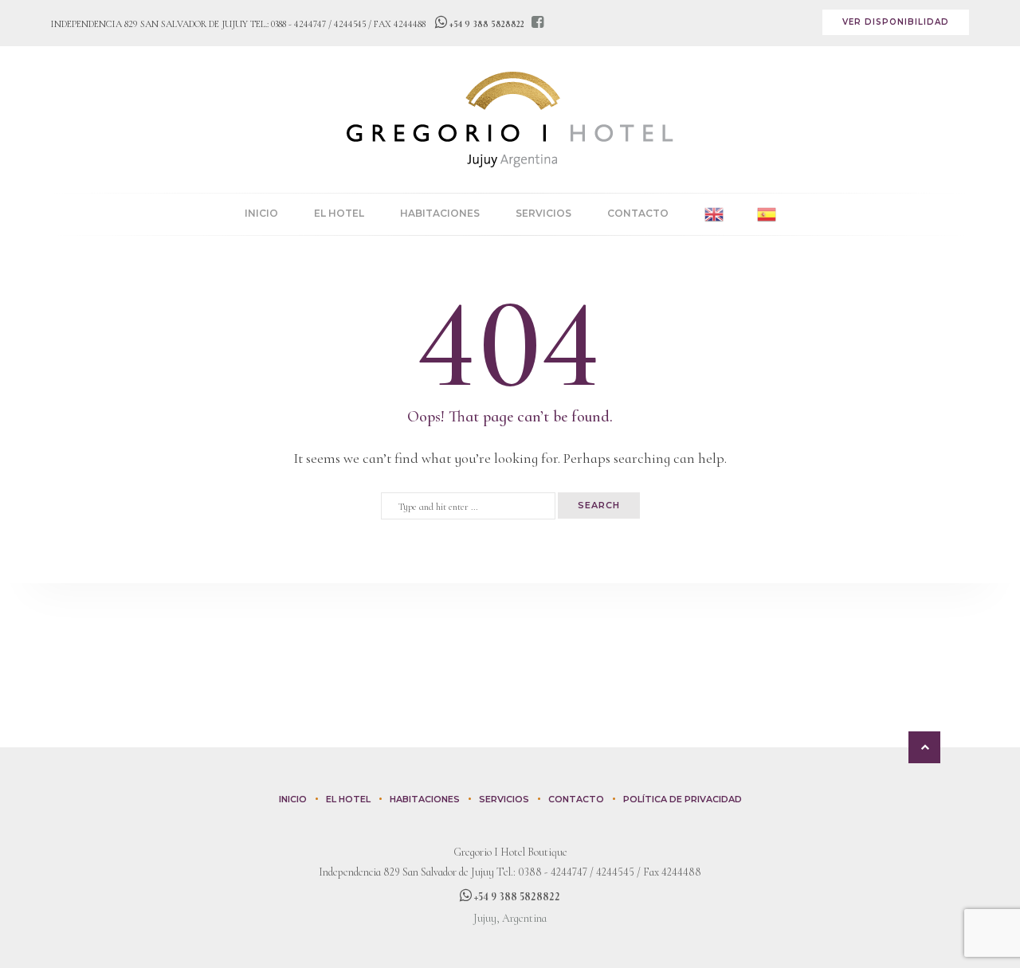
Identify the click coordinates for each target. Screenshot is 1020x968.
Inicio (261, 213)
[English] (714, 214)
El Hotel (339, 213)
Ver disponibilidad (895, 22)
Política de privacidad (682, 799)
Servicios (543, 213)
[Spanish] (766, 214)
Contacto (638, 213)
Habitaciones (440, 213)
